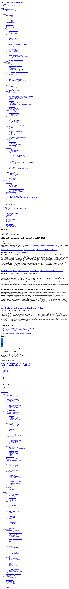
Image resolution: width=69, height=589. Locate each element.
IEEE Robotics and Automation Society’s (9, 246)
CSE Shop (11, 563)
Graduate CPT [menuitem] (12, 177)
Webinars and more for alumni (15, 481)
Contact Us (8, 506)
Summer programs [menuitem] (10, 215)
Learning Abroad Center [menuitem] (14, 108)
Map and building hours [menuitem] (14, 38)
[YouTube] (3, 381)
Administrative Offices (11, 531)
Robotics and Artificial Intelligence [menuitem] (16, 191)
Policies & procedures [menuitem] (10, 110)
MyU (4, 388)
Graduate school (12, 445)
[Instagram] (3, 379)
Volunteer (8, 586)
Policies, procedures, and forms (15, 435)
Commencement (12, 430)
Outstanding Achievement (14, 473)
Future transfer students (11, 396)
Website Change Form (8, 365)
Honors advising (12, 434)
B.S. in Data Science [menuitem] (13, 68)
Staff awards (8, 572)
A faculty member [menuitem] (10, 23)
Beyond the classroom (10, 401)
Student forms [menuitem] (12, 166)
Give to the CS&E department (7, 11)
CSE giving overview (13, 494)
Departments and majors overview (16, 414)
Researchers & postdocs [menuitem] (11, 204)
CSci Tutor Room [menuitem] (12, 99)
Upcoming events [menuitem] (12, 54)
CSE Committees (9, 545)
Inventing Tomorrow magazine (15, 484)
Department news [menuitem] (12, 46)
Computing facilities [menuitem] (13, 39)
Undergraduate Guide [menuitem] (10, 92)
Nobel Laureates (12, 478)
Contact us (11, 490)
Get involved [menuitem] (8, 220)
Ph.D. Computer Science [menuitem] (14, 132)
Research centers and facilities (15, 559)
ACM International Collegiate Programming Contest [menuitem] (20, 104)
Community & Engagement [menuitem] (9, 218)
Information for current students (12, 412)
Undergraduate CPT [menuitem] (13, 115)
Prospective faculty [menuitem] (10, 25)
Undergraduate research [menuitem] (14, 102)
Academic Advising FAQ (14, 425)
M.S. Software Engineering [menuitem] (14, 138)
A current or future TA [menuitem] (10, 22)
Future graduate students (11, 398)
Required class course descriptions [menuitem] (16, 79)
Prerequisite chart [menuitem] (12, 78)
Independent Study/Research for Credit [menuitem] (17, 84)
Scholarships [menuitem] (11, 101)
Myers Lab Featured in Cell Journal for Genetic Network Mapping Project (19, 330)
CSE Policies (9, 546)
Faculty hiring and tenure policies (16, 549)
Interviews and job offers (14, 441)
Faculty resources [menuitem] (9, 224)
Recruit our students (10, 512)
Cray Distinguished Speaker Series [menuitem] (16, 60)
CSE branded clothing (13, 482)
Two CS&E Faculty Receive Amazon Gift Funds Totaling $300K (17, 333)
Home (4, 232)
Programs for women (13, 407)
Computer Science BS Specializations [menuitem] (17, 81)
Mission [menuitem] (10, 32)
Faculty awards (9, 564)
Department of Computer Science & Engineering (11, 10)
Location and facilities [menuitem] (10, 37)
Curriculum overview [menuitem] (13, 74)
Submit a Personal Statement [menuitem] (15, 90)
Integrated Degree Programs (15, 419)
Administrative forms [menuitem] (10, 225)
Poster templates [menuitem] (12, 103)
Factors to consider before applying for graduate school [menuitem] (20, 125)
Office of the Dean (13, 534)
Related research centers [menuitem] (11, 192)
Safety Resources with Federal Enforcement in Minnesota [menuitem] (21, 96)
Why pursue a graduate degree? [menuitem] (15, 119)
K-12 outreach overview (11, 577)
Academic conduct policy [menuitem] (14, 113)
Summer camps (9, 578)
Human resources (12, 537)
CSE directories (12, 508)
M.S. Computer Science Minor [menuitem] (15, 131)
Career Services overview (14, 437)
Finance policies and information (16, 551)
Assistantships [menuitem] (12, 179)
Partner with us (9, 515)
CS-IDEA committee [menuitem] (10, 219)
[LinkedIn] (3, 382)
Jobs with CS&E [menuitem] (9, 212)
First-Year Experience (13, 451)
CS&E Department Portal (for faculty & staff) (16, 363)
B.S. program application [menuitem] (14, 89)
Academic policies (12, 548)
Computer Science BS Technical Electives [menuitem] (18, 80)
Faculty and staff (6, 529)
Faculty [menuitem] (7, 202)
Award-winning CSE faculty (15, 565)
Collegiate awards (12, 570)
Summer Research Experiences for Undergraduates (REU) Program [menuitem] (23, 197)
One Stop (5, 4)
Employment (6, 375)
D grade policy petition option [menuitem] (15, 114)
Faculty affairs (12, 535)
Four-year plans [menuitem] (12, 75)
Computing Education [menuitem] (13, 185)
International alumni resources (15, 483)
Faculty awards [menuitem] (9, 198)
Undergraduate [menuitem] (12, 16)
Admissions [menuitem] (8, 85)
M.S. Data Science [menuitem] (13, 134)
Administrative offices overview (15, 533)
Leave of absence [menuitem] (12, 178)
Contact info (5, 367)
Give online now (12, 489)
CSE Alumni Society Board (14, 467)
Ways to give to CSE (13, 502)
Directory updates (7, 372)
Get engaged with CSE (13, 465)
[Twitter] (3, 378)
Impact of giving (12, 500)
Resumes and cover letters (14, 439)
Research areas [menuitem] (9, 183)
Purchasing (5, 371)
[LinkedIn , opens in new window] (34, 346)
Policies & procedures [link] (10, 172)
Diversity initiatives (13, 517)
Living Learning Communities (15, 405)
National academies (13, 566)
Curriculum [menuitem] (8, 73)
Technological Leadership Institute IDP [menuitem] (19, 72)
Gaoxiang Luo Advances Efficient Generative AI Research (15, 329)
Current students (6, 411)
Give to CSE (8, 487)
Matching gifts (12, 504)
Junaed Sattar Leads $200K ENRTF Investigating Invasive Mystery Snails (19, 328)
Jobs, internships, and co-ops (15, 440)
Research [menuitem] (5, 180)
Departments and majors (11, 413)
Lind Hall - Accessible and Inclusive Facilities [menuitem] (18, 44)
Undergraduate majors (13, 417)
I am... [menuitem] (4, 14)
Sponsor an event (9, 587)
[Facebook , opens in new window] (34, 341)
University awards (12, 568)
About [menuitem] (4, 28)
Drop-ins (10, 431)
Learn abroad (11, 404)
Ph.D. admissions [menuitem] (12, 152)
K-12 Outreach (6, 576)
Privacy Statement (56, 390)
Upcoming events (12, 466)
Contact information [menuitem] (10, 35)
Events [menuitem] (7, 52)
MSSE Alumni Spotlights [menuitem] (14, 51)
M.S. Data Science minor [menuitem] (14, 136)
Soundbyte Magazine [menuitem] (13, 48)
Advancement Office (13, 507)
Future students (6, 394)
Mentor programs (12, 406)
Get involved (8, 464)
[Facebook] (3, 377)
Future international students (12, 399)
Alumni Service (12, 475)
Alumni (4, 461)
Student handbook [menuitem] (10, 158)
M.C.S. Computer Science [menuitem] (14, 130)
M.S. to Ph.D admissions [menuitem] (14, 154)
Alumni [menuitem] (7, 209)
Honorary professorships (14, 569)
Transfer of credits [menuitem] (12, 175)
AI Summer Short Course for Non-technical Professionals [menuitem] (18, 208)
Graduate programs (13, 418)
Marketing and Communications (15, 539)
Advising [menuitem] (8, 91)
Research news (9, 518)
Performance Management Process (13, 574)
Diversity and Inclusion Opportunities (17, 402)
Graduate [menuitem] (11, 17)
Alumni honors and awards (14, 472)
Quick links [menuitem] (11, 95)
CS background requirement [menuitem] (15, 144)
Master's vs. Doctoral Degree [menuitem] (15, 120)
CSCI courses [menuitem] (11, 76)
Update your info (12, 486)
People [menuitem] (4, 199)
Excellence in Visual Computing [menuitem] (15, 50)
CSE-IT (7, 459)
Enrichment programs (10, 581)
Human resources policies (14, 553)
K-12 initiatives (12, 516)
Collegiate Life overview (14, 447)
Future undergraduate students (12, 395)
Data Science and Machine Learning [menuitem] (16, 189)
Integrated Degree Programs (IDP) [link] (16, 69)
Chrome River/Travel (7, 373)
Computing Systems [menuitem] (13, 187)
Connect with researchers (11, 513)
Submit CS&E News (23, 365)
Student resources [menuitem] (9, 93)
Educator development (10, 584)
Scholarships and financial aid (12, 400)
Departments (11, 416)
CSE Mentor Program (13, 470)
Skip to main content (5, 1)
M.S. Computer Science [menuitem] (14, 128)
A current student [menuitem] (9, 15)
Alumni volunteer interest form (15, 469)
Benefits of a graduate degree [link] (12, 117)
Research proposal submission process (17, 560)
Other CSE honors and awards (15, 571)
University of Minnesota (13, 390)
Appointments (12, 428)
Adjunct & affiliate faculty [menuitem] (11, 205)
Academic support (12, 429)
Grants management (7, 369)
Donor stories (11, 499)
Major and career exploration (15, 443)
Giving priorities (12, 496)
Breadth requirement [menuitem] (13, 145)
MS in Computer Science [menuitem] (16, 122)
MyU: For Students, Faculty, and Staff (11, 5)
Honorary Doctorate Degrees (15, 477)
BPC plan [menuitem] (8, 221)
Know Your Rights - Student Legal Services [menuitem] (18, 97)
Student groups (12, 410)
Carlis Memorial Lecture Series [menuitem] (15, 58)
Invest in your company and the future (14, 511)
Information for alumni (11, 463)
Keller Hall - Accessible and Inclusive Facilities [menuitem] (19, 43)
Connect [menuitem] (5, 207)
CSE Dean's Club (12, 498)
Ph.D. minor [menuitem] (11, 133)
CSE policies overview (13, 547)
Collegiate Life (9, 446)
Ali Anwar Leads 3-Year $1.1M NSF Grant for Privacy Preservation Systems (19, 332)
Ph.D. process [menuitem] (12, 143)
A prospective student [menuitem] (10, 19)
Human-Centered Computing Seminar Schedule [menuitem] (19, 56)
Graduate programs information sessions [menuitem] (17, 155)
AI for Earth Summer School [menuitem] (15, 196)
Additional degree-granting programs (16, 420)
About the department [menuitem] (13, 31)
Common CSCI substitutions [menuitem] (15, 82)
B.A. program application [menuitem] (14, 87)
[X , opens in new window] (34, 344)
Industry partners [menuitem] (9, 210)
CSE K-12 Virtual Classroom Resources (14, 583)
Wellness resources (10, 457)
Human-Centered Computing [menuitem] (15, 190)
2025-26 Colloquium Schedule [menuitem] (15, 55)
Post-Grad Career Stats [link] (13, 121)
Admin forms (6, 370)
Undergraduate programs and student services (18, 543)
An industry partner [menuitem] (10, 27)
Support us (8, 519)
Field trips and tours (10, 582)
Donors (4, 492)
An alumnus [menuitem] (8, 26)
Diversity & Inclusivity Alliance (12, 458)
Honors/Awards (9, 471)
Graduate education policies (14, 552)
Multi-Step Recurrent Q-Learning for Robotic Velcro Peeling (22, 308)
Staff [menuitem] (7, 203)
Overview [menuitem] (8, 29)
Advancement (12, 527)
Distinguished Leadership (14, 476)
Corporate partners (7, 510)
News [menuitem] (7, 45)
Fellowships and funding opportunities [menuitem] (17, 156)
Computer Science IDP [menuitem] (16, 70)
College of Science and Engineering (8, 9)
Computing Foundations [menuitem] (14, 186)
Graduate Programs (13, 542)
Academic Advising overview (15, 424)
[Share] (34, 339)
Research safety (12, 562)
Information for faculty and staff (12, 530)
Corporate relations (13, 525)
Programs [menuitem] (8, 63)
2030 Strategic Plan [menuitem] (13, 33)
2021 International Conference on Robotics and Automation (43, 245)
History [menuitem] (7, 61)
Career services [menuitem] (12, 107)
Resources (8, 480)
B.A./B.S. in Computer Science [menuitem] (15, 66)
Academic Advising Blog (14, 426)
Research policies (12, 554)
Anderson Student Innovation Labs (13, 460)
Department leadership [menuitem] (10, 34)
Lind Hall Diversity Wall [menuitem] (11, 226)
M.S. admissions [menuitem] (12, 151)
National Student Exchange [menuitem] (14, 109)
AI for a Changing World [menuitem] (14, 49)
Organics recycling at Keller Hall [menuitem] (16, 41)
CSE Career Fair (12, 442)
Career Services (9, 436)
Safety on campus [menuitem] (12, 40)
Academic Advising (10, 423)
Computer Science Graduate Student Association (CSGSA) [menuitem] (21, 168)
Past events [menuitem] (11, 57)
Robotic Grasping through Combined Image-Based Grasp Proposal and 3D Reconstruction (32, 271)
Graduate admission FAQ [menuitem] (14, 150)
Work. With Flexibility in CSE (12, 575)
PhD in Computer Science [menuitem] (16, 123)
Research (11, 408)
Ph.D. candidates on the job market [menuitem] (13, 213)
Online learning (12, 422)
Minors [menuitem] (10, 67)
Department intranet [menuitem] (10, 216)
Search (2, 8)
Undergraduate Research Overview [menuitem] (16, 195)
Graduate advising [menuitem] (10, 157)
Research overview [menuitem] (10, 181)
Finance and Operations (14, 536)
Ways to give (8, 501)
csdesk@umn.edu (13, 360)
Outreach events (9, 580)
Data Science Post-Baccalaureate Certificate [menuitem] (18, 137)
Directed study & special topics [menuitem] (15, 146)
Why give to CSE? (13, 488)
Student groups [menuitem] (9, 214)
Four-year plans (12, 432)
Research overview (13, 558)
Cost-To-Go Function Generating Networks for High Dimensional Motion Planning (29, 250)
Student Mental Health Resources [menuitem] (16, 98)
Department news (7, 233)
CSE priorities (12, 523)
